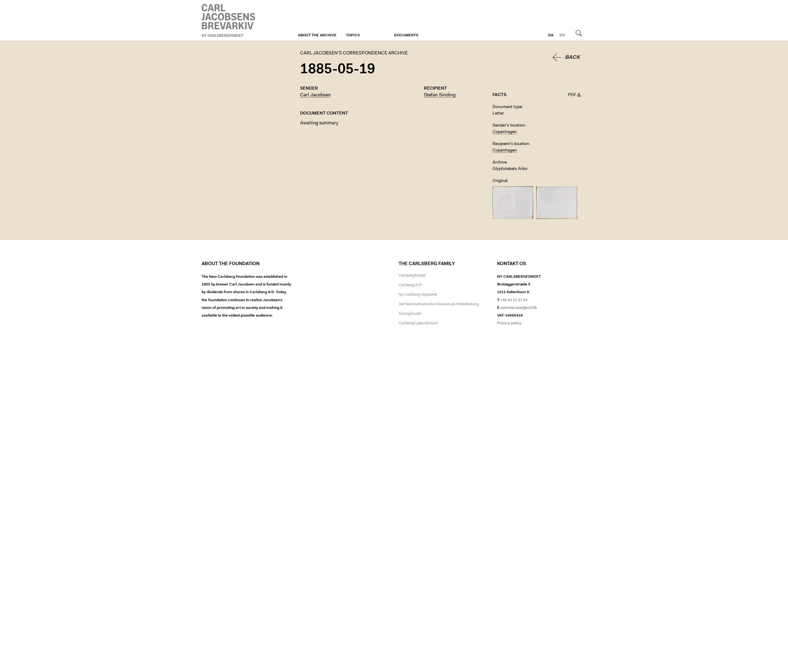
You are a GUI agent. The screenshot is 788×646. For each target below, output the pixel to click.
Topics (353, 35)
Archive (499, 162)
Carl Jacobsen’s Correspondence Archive (229, 20)
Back (572, 57)
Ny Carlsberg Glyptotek (418, 295)
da (550, 35)
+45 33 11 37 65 (514, 300)
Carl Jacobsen (315, 95)
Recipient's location (510, 144)
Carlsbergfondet (412, 275)
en (562, 35)
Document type (507, 107)
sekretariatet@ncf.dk (519, 308)
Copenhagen (504, 132)
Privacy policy (509, 323)
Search (578, 33)
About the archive (317, 35)
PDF (572, 95)
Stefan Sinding (440, 95)
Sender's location (508, 125)
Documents (406, 35)
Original (499, 181)
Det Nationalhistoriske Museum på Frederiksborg (439, 304)
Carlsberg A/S (410, 285)
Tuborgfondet (410, 314)
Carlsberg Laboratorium (418, 323)
